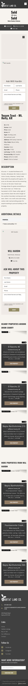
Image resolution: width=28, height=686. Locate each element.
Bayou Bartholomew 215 (14, 426)
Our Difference (5, 634)
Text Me (15, 261)
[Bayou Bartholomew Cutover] (14, 476)
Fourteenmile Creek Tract (14, 525)
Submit (14, 108)
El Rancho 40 (14, 346)
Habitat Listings (5, 629)
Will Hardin (16, 154)
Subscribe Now (9, 673)
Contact (3, 636)
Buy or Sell (4, 631)
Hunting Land (12, 135)
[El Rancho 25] (14, 377)
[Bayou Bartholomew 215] (14, 416)
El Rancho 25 (14, 386)
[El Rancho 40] (14, 337)
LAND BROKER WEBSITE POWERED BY (9, 683)
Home (3, 626)
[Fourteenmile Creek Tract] (14, 515)
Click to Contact (13, 159)
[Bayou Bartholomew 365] (14, 555)
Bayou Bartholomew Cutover (14, 485)
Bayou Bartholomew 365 (14, 565)
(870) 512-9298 (13, 157)
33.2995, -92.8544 (15, 152)
